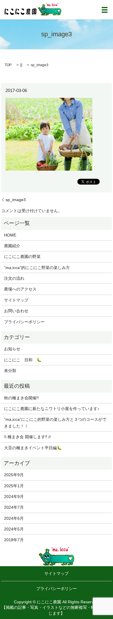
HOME (10, 235)
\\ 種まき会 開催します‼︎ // (27, 436)
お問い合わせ (16, 310)
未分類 (10, 370)
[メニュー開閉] (104, 10)
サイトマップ (16, 300)
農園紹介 (12, 245)
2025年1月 (14, 485)
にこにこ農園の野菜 (22, 256)
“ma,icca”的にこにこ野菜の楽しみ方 (37, 267)
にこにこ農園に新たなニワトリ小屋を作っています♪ (51, 408)
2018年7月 (14, 539)
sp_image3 (16, 199)
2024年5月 (14, 529)
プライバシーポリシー (24, 322)
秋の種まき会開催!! (21, 398)
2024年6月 (14, 518)
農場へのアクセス (20, 289)
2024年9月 (14, 496)
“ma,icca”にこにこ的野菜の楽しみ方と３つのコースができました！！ (55, 422)
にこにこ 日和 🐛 (22, 360)
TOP (8, 65)
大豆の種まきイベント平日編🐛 (33, 447)
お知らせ (12, 349)
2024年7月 (14, 507)
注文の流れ (14, 278)
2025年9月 (14, 474)
